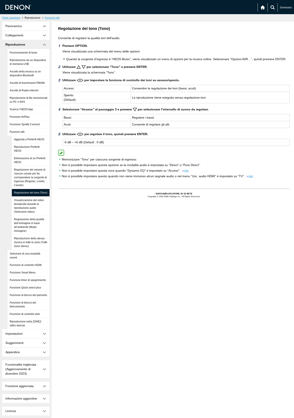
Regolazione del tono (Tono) (30, 192)
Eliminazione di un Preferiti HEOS (29, 160)
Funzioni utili (52, 17)
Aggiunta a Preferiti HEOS (29, 139)
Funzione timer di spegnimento (28, 280)
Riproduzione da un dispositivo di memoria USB (28, 62)
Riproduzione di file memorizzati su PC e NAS (28, 99)
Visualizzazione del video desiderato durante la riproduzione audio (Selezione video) (29, 206)
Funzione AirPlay (19, 116)
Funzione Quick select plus (25, 287)
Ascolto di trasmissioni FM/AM (27, 82)
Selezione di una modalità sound (25, 255)
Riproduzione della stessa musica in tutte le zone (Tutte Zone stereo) (30, 242)
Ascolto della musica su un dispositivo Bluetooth (25, 73)
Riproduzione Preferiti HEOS (27, 148)
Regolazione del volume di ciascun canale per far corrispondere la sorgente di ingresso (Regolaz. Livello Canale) (30, 177)
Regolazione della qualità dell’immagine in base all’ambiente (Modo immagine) (29, 225)
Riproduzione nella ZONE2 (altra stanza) (25, 323)
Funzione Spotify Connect (25, 124)
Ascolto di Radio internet (24, 90)
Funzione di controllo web (25, 314)
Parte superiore (11, 17)
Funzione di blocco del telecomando (23, 304)
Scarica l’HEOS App (21, 109)
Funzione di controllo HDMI (26, 265)
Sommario (286, 7)
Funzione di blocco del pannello (28, 295)
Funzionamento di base (23, 52)
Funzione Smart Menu (23, 272)
